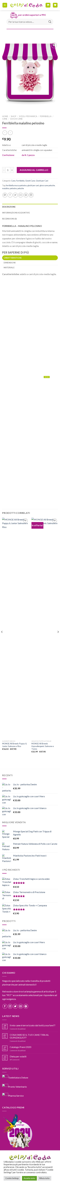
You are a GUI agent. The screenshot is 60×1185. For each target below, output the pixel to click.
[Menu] (4, 5)
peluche (20, 188)
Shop (13, 116)
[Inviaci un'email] (20, 1006)
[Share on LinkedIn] (31, 195)
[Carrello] (48, 5)
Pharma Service (16, 1095)
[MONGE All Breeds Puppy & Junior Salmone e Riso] (15, 628)
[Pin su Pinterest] (25, 195)
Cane (4, 119)
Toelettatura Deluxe (18, 1077)
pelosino (13, 188)
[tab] (30, 257)
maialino (5, 188)
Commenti (15, 1060)
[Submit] (50, 22)
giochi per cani (33, 185)
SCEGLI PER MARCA (28, 116)
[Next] (58, 637)
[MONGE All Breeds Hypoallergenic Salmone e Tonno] (44, 628)
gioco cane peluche (47, 185)
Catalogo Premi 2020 (20, 1047)
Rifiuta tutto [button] (44, 1178)
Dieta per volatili (18, 1056)
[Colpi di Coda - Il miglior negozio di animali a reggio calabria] (26, 5)
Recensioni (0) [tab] (9, 219)
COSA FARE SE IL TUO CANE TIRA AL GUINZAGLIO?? (29, 1036)
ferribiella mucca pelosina (16, 185)
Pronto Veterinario (17, 1086)
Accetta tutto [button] (29, 1178)
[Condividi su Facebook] (10, 195)
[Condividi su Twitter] (15, 195)
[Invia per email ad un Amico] (20, 195)
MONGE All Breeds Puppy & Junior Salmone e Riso (14, 744)
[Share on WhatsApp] (4, 195)
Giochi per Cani (42, 181)
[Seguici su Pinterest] (25, 1006)
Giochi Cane (16, 119)
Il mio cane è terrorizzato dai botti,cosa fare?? (32, 1025)
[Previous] (2, 637)
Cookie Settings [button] (12, 1178)
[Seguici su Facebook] (4, 1006)
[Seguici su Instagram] (10, 1006)
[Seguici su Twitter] (15, 1006)
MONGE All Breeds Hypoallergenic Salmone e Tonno (42, 746)
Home (5, 116)
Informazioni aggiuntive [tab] (16, 213)
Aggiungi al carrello (34, 169)
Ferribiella (45, 116)
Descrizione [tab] (8, 207)
